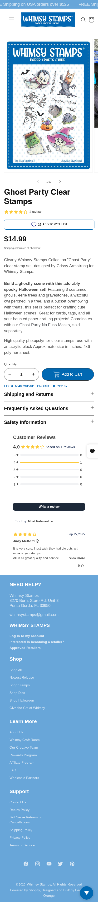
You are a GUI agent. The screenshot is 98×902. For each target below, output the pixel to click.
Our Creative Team (24, 747)
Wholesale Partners (24, 778)
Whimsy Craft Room (25, 740)
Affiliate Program (22, 762)
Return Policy (19, 810)
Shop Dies (17, 693)
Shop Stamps (20, 685)
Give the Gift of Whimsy (27, 708)
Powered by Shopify (25, 890)
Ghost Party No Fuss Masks (44, 325)
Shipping (9, 248)
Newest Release (22, 677)
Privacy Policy (20, 837)
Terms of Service (22, 845)
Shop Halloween (22, 700)
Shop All (16, 670)
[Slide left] (38, 181)
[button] (11, 20)
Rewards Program (23, 755)
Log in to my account (27, 636)
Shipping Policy (21, 830)
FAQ (13, 770)
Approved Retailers (25, 648)
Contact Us (18, 802)
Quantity (10, 364)
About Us (16, 732)
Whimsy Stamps (39, 884)
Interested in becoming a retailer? (37, 642)
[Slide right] (60, 181)
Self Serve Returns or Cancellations (26, 819)
